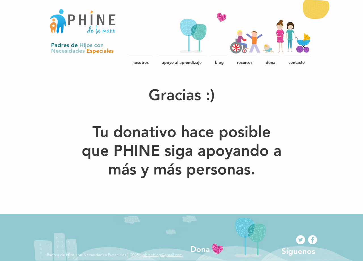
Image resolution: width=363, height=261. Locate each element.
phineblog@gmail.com (163, 254)
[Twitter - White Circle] (300, 239)
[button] (244, 60)
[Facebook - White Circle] (312, 239)
